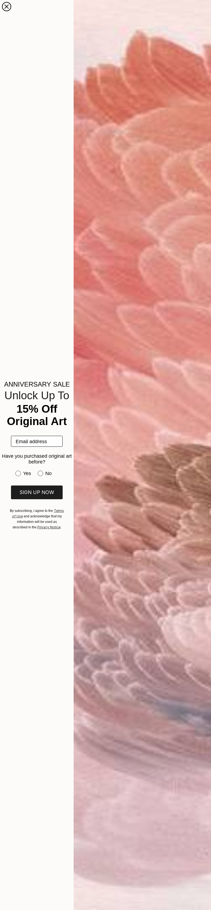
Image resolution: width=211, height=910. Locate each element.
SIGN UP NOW (37, 492)
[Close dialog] (6, 6)
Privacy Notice (48, 527)
